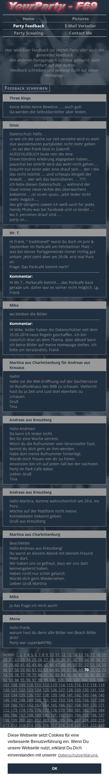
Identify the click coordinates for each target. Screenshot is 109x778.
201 (30, 720)
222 (94, 725)
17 (93, 654)
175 (30, 709)
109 (22, 684)
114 (62, 684)
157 (94, 699)
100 (53, 679)
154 (70, 699)
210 (101, 720)
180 (70, 709)
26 (40, 659)
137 (38, 694)
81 (46, 674)
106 (100, 679)
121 (14, 689)
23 (23, 659)
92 (5, 679)
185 (6, 715)
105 (93, 679)
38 (5, 664)
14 (75, 654)
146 (6, 699)
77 (23, 674)
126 (54, 689)
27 (46, 659)
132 (101, 689)
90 (98, 674)
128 (70, 689)
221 (86, 725)
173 (14, 709)
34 (87, 659)
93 (11, 679)
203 (46, 720)
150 (38, 699)
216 (46, 725)
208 (86, 720)
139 (54, 694)
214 (30, 725)
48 (63, 664)
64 (52, 669)
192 (62, 715)
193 (70, 715)
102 (69, 679)
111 (38, 684)
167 (70, 704)
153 (62, 699)
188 (30, 715)
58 (17, 669)
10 (52, 654)
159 (6, 704)
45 (46, 664)
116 (78, 684)
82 (52, 674)
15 (81, 654)
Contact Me (80, 33)
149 (30, 699)
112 (46, 684)
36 (98, 659)
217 (54, 725)
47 (58, 664)
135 (22, 694)
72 (98, 669)
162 (30, 704)
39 (11, 664)
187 (22, 715)
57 (11, 669)
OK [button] (54, 768)
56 (5, 669)
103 (77, 679)
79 (34, 674)
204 (54, 720)
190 (46, 715)
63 (46, 669)
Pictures (80, 18)
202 (38, 720)
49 (69, 664)
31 (69, 659)
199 (14, 720)
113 (54, 684)
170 (94, 704)
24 (28, 659)
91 (104, 674)
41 (23, 664)
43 (34, 664)
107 (6, 684)
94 (17, 679)
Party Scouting (28, 33)
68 (75, 669)
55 (104, 664)
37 (104, 659)
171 (101, 704)
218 (62, 725)
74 (5, 674)
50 (75, 664)
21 (11, 659)
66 (63, 669)
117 (86, 684)
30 (63, 659)
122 (22, 689)
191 (54, 715)
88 (87, 674)
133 (6, 694)
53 (93, 664)
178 (54, 709)
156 (86, 699)
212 (14, 725)
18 (98, 654)
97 (34, 679)
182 (86, 709)
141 (70, 694)
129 (78, 689)
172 (6, 709)
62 (40, 669)
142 (78, 694)
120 (6, 689)
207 (78, 720)
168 (78, 704)
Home (28, 18)
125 (46, 689)
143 (86, 694)
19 (104, 654)
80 (40, 674)
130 (86, 689)
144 (94, 694)
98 (40, 679)
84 (63, 674)
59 (23, 669)
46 (52, 664)
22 (17, 659)
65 (58, 669)
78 (28, 674)
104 (85, 679)
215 (38, 725)
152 (54, 699)
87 (81, 674)
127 (62, 689)
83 (58, 674)
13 (69, 654)
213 (22, 725)
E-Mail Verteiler (80, 25)
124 (38, 689)
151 (46, 699)
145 (101, 694)
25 (34, 659)
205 (62, 720)
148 (22, 699)
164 (46, 704)
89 (93, 674)
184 (101, 709)
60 (28, 669)
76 (17, 674)
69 (81, 669)
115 (70, 684)
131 (94, 689)
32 (75, 659)
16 (87, 654)
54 (98, 664)
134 (14, 694)
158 (101, 699)
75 (11, 674)
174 (22, 709)
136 (30, 694)
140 (62, 694)
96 (28, 679)
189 (38, 715)
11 (58, 654)
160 (14, 704)
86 (75, 674)
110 (30, 684)
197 (101, 715)
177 (46, 709)
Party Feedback (28, 25)
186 (14, 715)
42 (28, 664)
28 (52, 659)
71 (93, 669)
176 (38, 709)
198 (6, 720)
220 (78, 725)
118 (94, 684)
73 (104, 669)
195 (86, 715)
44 (40, 664)
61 (34, 669)
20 (5, 659)
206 (70, 720)
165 (54, 704)
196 (94, 715)
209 (94, 720)
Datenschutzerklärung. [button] (78, 755)
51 (81, 664)
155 (78, 699)
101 (61, 679)
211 (6, 725)
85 (69, 674)
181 (78, 709)
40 (17, 664)
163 (38, 704)
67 (69, 669)
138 (46, 694)
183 (94, 709)
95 (23, 679)
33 (81, 659)
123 (30, 689)
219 (70, 725)
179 (62, 709)
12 (63, 654)
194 (78, 715)
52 (87, 664)
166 (62, 704)
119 (101, 684)
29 (58, 659)
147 (14, 699)
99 (46, 679)
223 (101, 725)
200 (22, 720)
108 (14, 684)
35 (93, 659)
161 (22, 704)
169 (86, 704)
